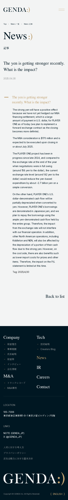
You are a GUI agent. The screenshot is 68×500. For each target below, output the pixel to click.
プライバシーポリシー (14, 453)
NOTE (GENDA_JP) (13, 433)
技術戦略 (45, 344)
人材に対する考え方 (13, 447)
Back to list (55, 297)
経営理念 (11, 344)
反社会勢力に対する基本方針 (18, 458)
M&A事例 (12, 388)
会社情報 (11, 369)
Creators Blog (47, 349)
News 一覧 (15, 24)
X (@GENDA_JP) (12, 436)
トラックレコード (16, 382)
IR (39, 368)
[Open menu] (62, 10)
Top (5, 24)
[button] (34, 100)
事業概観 (11, 349)
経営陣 (10, 359)
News (41, 358)
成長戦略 (11, 354)
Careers (43, 377)
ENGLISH (57, 494)
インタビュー (14, 364)
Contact (43, 387)
